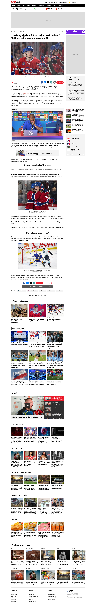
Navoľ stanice (70, 154)
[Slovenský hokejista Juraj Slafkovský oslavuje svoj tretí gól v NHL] (37, 58)
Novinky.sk (17, 448)
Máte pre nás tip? (51, 599)
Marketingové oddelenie (52, 598)
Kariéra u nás (13, 598)
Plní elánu (75, 549)
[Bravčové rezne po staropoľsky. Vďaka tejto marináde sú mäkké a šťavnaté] (17, 526)
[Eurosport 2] (68, 144)
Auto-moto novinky (21, 472)
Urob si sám (14, 568)
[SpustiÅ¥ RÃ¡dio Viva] (75, 31)
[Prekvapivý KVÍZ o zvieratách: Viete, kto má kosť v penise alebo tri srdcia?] (33, 555)
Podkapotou (60, 568)
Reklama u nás (32, 593)
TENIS (28, 5)
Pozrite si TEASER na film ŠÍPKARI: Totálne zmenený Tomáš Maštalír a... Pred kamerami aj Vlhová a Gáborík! (57, 464)
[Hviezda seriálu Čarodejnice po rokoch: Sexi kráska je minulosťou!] (30, 455)
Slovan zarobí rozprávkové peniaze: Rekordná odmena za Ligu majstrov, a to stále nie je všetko (76, 90)
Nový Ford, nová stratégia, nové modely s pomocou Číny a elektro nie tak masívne (17, 487)
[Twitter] (72, 590)
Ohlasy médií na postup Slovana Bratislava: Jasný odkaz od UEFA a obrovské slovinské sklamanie (75, 98)
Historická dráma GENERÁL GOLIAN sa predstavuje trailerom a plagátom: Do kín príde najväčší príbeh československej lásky (16, 464)
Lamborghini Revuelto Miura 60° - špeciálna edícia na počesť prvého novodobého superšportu (44, 487)
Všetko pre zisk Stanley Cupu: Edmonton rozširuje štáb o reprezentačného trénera (78, 110)
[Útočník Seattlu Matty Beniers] (37, 256)
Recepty (16, 519)
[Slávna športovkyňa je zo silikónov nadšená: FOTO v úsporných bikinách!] (44, 455)
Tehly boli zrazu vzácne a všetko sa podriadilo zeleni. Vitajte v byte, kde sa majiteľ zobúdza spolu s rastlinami (17, 563)
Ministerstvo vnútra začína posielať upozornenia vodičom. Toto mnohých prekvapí (29, 487)
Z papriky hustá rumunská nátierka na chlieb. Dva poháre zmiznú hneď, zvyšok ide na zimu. (57, 534)
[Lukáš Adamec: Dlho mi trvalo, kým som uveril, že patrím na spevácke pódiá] (63, 555)
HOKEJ (18, 5)
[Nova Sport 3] (68, 147)
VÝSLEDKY (55, 5)
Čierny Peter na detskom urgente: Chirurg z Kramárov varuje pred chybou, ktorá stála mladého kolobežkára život (48, 563)
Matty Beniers (59, 290)
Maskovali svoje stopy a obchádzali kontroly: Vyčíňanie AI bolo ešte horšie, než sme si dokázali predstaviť (43, 440)
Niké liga (21, 8)
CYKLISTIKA (34, 5)
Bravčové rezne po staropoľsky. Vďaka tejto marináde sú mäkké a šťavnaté (17, 534)
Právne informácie (14, 593)
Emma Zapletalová (62, 8)
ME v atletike (51, 8)
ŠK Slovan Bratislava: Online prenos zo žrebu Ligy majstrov (76, 94)
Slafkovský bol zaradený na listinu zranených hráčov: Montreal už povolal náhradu (55, 319)
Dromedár (29, 549)
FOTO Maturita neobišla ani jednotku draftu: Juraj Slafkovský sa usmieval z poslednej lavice (18, 320)
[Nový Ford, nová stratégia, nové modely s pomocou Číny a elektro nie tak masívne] (17, 479)
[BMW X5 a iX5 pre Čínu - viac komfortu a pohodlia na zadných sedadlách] (57, 479)
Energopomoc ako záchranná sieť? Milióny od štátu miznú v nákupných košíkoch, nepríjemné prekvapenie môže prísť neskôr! (47, 582)
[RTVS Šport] (68, 138)
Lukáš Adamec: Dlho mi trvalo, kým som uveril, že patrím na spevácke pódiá (63, 563)
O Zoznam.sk (14, 590)
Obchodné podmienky (33, 596)
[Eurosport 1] (68, 141)
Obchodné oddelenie (52, 594)
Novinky (28, 568)
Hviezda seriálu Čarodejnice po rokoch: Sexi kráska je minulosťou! (29, 463)
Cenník (30, 598)
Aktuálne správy (20, 495)
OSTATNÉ (48, 5)
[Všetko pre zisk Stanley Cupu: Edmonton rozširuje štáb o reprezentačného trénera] (68, 110)
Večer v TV (81, 136)
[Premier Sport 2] (68, 150)
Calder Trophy (42, 290)
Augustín (60, 2)
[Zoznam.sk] (70, 597)
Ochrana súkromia (14, 594)
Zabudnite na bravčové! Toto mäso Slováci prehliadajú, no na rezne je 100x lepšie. (30, 534)
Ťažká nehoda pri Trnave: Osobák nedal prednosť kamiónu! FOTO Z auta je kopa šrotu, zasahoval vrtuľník (17, 511)
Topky (43, 549)
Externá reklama (32, 594)
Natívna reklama (32, 601)
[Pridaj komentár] (54, 82)
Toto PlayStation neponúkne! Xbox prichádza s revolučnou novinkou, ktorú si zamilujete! (56, 440)
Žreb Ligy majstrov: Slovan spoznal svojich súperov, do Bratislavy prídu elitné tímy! (75, 85)
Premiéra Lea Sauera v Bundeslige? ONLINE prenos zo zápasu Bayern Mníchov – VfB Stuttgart (78, 116)
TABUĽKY (61, 5)
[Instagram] (70, 590)
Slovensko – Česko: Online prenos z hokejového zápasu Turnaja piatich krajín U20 (77, 121)
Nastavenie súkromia (15, 596)
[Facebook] (67, 590)
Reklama (31, 590)
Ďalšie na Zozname (21, 545)
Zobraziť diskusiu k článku (40, 287)
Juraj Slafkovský (21, 31)
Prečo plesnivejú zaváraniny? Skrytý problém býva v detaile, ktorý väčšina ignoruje (17, 582)
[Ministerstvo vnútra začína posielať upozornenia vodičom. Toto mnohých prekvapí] (30, 479)
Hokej (15, 31)
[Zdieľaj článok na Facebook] (42, 82)
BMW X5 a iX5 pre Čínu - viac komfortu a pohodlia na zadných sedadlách (57, 487)
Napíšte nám (13, 599)
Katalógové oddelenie (52, 596)
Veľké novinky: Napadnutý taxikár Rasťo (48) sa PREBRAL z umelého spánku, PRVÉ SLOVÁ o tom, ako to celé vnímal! (57, 511)
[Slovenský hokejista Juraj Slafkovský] (37, 195)
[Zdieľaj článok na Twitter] (48, 82)
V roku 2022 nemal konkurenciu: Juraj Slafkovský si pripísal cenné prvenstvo (37, 319)
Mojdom (13, 549)
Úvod (12, 31)
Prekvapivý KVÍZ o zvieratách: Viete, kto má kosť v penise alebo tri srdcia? (32, 563)
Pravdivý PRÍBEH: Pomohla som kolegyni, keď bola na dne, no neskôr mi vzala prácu (78, 563)
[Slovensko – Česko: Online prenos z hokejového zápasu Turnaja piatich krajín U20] (68, 121)
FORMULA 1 (42, 5)
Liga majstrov (30, 8)
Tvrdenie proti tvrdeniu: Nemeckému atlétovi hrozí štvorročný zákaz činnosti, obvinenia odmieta (77, 131)
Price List (31, 599)
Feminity (74, 568)
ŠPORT (13, 5)
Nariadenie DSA (14, 601)
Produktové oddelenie (52, 593)
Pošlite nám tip (60, 82)
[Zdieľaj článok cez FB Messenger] (45, 82)
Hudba (58, 549)
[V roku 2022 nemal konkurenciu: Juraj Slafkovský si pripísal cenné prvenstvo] (37, 310)
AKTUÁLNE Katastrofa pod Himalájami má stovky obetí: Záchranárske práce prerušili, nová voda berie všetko (44, 511)
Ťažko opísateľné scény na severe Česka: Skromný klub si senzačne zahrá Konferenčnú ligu (78, 126)
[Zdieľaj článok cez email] (51, 82)
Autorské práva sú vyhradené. (72, 594)
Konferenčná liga (40, 8)
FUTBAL (23, 5)
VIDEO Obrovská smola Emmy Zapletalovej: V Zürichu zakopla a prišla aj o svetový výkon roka (75, 81)
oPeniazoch (44, 568)
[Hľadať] (83, 5)
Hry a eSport (18, 424)
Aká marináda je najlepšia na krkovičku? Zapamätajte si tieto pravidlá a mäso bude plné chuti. (44, 535)
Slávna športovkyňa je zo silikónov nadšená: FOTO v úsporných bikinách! (44, 463)
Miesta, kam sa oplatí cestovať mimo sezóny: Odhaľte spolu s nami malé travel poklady (78, 582)
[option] (17, 567)
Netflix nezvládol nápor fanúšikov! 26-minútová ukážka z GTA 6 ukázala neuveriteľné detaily (30, 439)
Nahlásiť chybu (48, 283)
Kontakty (50, 590)
